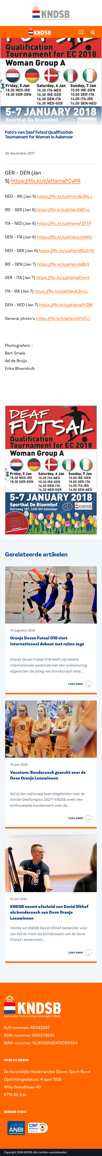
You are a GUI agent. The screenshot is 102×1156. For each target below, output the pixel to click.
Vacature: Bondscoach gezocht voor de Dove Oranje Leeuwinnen (48, 775)
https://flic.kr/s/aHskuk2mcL (61, 291)
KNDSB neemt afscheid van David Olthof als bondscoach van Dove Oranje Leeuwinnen (49, 912)
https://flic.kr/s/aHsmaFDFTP (64, 223)
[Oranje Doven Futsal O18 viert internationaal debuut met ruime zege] (51, 595)
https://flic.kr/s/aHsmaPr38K (66, 304)
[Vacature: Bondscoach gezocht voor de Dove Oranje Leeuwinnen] (51, 729)
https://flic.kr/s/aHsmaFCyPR (45, 180)
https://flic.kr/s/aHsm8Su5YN (66, 250)
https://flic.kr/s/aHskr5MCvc (63, 209)
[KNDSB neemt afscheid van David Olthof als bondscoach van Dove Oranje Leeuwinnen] (51, 863)
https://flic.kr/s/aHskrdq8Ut (63, 264)
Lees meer (79, 684)
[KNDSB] (39, 32)
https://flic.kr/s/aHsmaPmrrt (63, 277)
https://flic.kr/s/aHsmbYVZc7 (63, 318)
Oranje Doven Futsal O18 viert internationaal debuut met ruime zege (47, 641)
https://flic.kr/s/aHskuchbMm (64, 236)
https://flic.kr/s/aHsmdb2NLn (64, 196)
